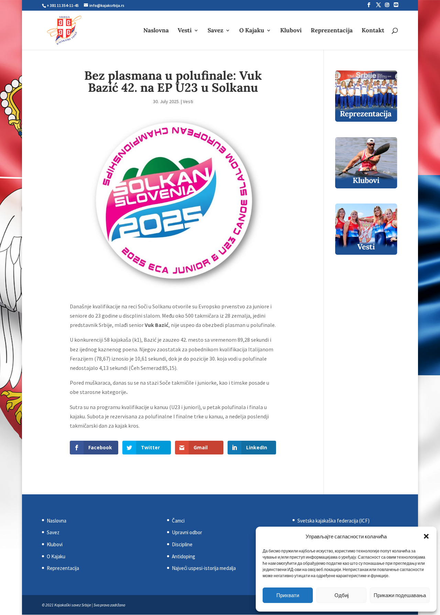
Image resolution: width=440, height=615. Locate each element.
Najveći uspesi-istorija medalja (204, 568)
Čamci (178, 520)
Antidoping (183, 556)
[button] (426, 536)
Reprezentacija (332, 31)
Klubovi (291, 31)
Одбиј (341, 595)
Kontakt (373, 31)
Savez (215, 31)
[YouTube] (396, 4)
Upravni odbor (187, 532)
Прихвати (287, 595)
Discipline (182, 544)
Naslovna (156, 31)
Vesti (185, 31)
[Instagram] (387, 4)
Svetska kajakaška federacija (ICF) (333, 520)
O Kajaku (251, 31)
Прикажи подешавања (400, 595)
